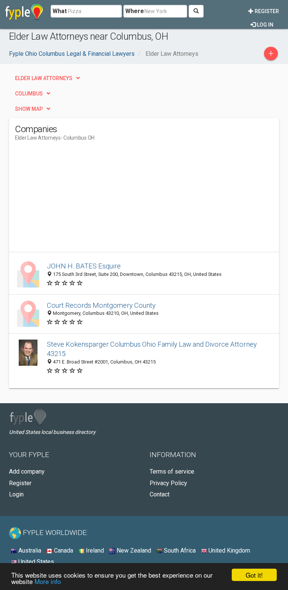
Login (16, 494)
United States (35, 561)
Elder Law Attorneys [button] (43, 78)
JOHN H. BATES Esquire (84, 266)
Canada (62, 550)
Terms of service (172, 471)
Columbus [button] (29, 94)
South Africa (179, 550)
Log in (264, 25)
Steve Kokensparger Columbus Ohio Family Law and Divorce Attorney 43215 (152, 349)
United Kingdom (228, 550)
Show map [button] (29, 109)
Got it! (254, 575)
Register (266, 11)
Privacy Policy (168, 483)
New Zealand (133, 550)
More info (47, 581)
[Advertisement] (78, 199)
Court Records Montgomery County (101, 305)
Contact (160, 494)
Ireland (94, 550)
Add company (27, 471)
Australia (29, 550)
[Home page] (24, 11)
